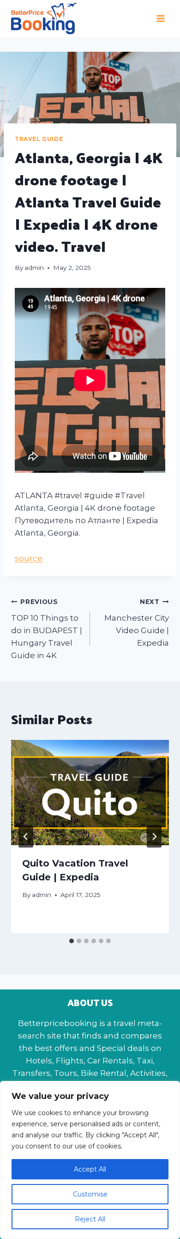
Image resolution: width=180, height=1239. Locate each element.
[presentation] (90, 792)
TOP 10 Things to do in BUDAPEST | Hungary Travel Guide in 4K (46, 629)
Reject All (90, 1219)
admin (34, 267)
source (28, 558)
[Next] (154, 836)
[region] (90, 1160)
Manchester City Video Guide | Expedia (136, 622)
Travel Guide (39, 138)
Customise (90, 1194)
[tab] (71, 941)
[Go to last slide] (25, 836)
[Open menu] (160, 18)
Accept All (90, 1169)
